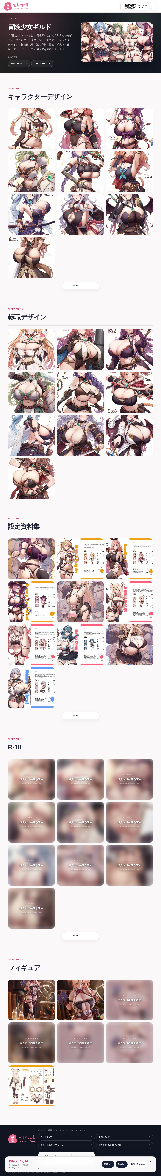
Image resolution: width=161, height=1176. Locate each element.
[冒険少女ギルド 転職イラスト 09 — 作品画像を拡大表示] (129, 435)
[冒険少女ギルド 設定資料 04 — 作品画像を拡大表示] (31, 601)
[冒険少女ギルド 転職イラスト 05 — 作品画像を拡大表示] (80, 392)
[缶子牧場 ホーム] (17, 6)
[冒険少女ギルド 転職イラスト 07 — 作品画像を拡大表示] (31, 435)
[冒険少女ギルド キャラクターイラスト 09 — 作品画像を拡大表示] (129, 214)
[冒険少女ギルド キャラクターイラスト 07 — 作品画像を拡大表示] (31, 214)
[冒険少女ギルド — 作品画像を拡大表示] (116, 42)
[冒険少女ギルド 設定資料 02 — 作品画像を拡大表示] (80, 558)
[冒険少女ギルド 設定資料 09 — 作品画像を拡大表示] (129, 644)
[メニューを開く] (153, 6)
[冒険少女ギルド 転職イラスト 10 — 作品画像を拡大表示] (31, 478)
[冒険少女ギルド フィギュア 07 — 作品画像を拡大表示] (31, 1085)
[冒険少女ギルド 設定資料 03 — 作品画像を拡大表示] (129, 558)
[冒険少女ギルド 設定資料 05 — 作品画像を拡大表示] (80, 601)
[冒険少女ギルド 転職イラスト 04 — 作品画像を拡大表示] (31, 392)
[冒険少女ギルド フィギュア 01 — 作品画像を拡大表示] (31, 1000)
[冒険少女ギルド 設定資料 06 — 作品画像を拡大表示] (129, 601)
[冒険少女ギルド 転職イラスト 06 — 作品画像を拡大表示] (129, 392)
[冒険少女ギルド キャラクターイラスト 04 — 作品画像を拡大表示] (31, 171)
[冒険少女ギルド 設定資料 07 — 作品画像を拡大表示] (31, 644)
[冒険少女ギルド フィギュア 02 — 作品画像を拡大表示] (80, 1000)
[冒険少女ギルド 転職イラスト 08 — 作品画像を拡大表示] (80, 435)
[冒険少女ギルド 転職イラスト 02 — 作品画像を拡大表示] (80, 349)
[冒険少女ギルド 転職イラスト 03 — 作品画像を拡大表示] (129, 349)
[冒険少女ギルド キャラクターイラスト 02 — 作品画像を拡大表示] (80, 128)
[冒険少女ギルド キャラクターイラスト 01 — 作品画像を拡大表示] (31, 128)
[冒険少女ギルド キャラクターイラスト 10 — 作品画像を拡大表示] (31, 257)
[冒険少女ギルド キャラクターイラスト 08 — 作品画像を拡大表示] (80, 214)
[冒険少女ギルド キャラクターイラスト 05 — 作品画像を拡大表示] (80, 171)
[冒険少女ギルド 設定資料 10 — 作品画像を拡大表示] (31, 687)
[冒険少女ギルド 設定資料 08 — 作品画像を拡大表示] (80, 644)
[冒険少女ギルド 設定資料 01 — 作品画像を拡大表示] (31, 558)
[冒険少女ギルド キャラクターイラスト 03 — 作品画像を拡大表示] (129, 128)
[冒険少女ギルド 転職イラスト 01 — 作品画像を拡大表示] (31, 349)
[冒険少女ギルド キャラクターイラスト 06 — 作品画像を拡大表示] (129, 171)
